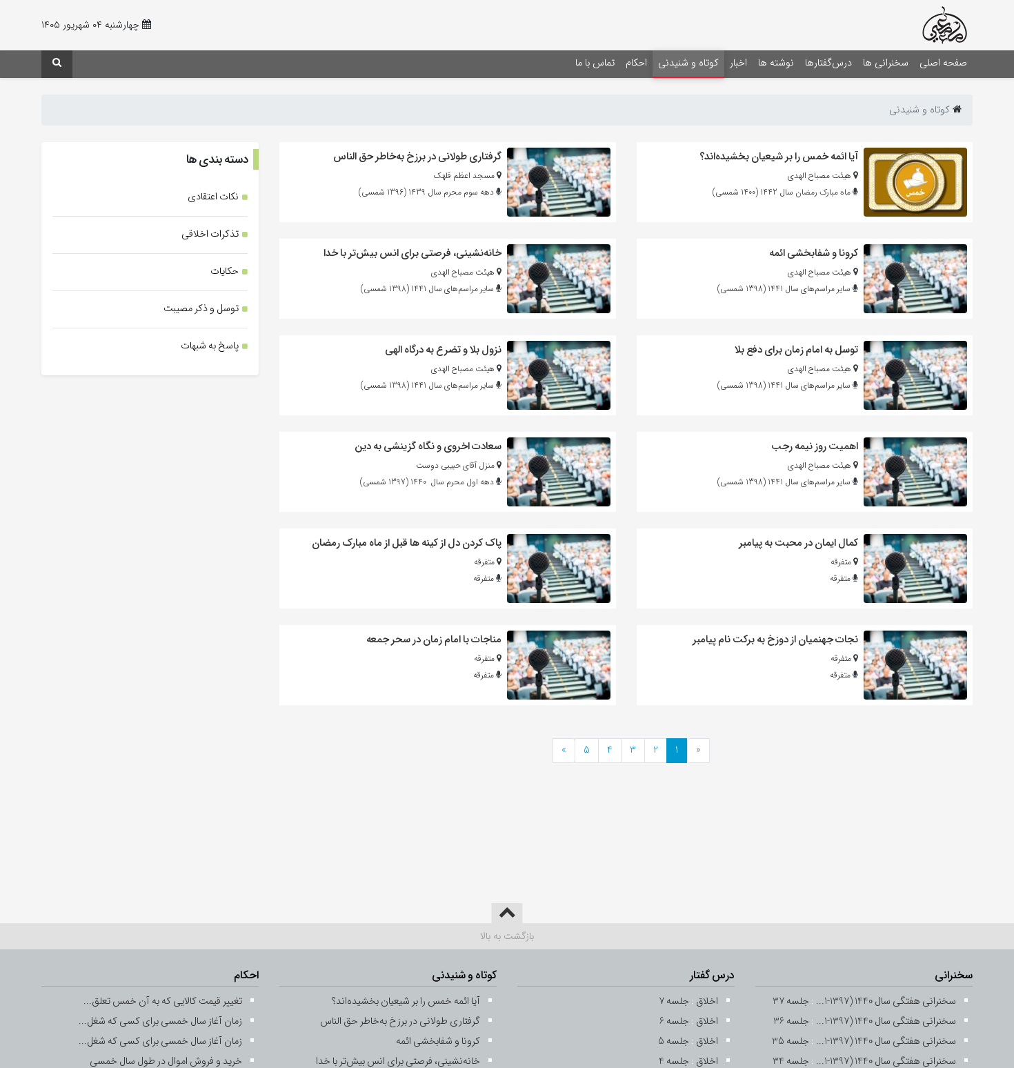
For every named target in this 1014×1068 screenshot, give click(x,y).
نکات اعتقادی (213, 197)
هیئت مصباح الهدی (819, 175)
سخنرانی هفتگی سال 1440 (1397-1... (886, 1001)
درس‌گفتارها (828, 63)
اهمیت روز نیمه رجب (814, 446)
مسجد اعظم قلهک (464, 175)
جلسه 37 (791, 1001)
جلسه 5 (673, 1041)
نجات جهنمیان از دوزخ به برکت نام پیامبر (775, 639)
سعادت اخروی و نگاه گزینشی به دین (428, 446)
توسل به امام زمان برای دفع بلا (796, 350)
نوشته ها (776, 63)
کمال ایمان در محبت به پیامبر (798, 543)
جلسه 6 (674, 1021)
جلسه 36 (791, 1021)
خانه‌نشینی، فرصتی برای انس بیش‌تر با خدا (412, 253)
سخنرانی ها (885, 63)
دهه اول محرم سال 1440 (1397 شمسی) (427, 481)
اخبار (738, 63)
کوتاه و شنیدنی (688, 63)
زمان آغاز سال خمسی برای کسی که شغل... (160, 1021)
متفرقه (841, 561)
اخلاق (707, 1001)
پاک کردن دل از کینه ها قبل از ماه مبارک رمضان (406, 543)
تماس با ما (595, 63)
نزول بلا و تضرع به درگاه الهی (443, 350)
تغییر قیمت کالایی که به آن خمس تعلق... (162, 1001)
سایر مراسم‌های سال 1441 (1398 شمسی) (784, 288)
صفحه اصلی (943, 63)
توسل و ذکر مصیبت (201, 309)
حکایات (224, 271)
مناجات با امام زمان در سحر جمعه (433, 639)
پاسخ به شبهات (210, 346)
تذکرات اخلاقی (210, 234)
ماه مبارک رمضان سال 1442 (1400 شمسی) (782, 192)
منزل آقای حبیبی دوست (455, 465)
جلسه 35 (790, 1041)
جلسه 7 (674, 1001)
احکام (636, 63)
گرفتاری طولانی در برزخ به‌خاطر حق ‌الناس (417, 156)
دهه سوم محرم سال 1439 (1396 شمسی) (426, 192)
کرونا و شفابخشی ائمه (813, 253)
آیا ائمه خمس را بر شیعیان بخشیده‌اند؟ (778, 156)
